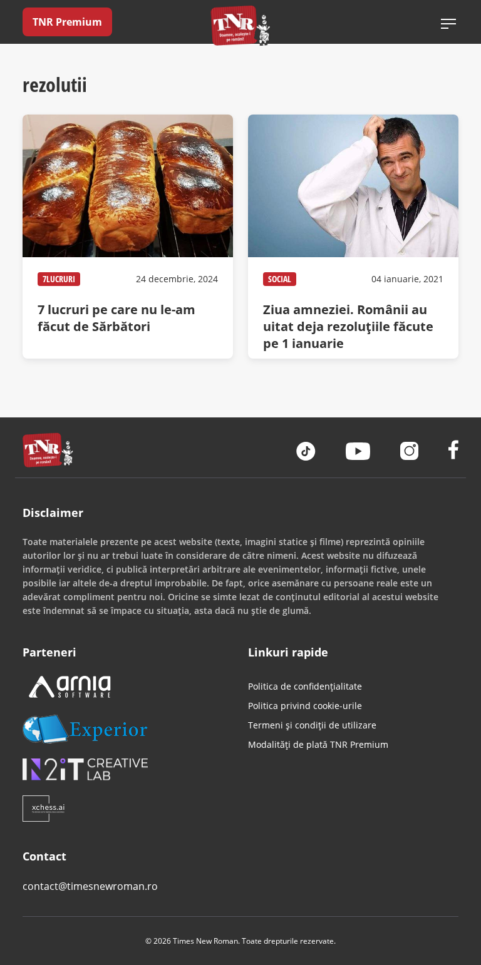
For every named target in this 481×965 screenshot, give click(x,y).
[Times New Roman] (241, 25)
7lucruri (59, 279)
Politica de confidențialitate (305, 686)
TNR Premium (67, 22)
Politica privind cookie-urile (305, 706)
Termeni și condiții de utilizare (312, 725)
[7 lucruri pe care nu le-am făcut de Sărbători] (128, 237)
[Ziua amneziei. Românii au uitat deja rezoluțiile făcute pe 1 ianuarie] (353, 237)
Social (279, 279)
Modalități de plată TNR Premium (318, 744)
